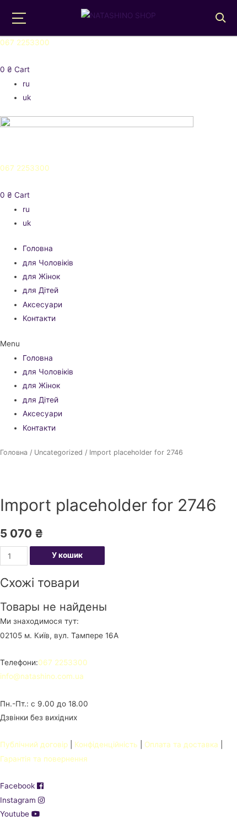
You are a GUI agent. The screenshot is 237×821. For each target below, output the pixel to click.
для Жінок (41, 276)
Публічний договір (34, 744)
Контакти (39, 318)
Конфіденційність (106, 744)
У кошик (67, 555)
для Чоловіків (48, 262)
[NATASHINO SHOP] (118, 15)
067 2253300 (25, 42)
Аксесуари (42, 304)
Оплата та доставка (181, 744)
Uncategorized (58, 452)
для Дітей (40, 290)
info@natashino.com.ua (42, 676)
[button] (118, 344)
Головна (38, 248)
